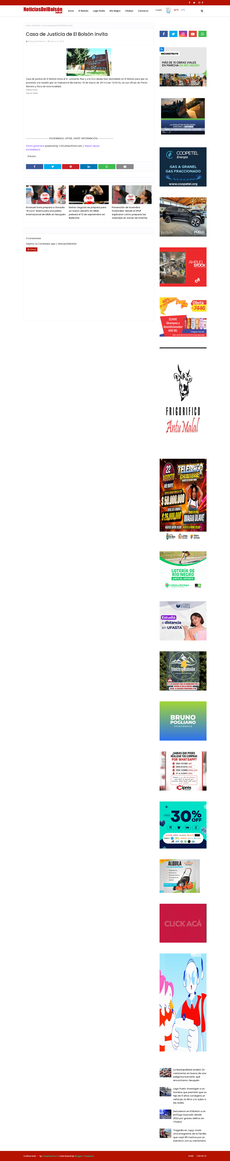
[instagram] (199, 2)
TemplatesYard (50, 1156)
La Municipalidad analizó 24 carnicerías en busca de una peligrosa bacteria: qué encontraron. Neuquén (189, 1075)
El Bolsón (36, 25)
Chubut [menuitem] (129, 10)
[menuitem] (170, 10)
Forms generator (35, 145)
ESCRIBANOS (33, 149)
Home (191, 1156)
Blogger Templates (84, 1156)
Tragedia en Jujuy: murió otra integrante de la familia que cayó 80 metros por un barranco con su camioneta (189, 1135)
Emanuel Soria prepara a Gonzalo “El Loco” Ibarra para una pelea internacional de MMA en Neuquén (46, 211)
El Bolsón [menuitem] (83, 10)
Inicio (28, 25)
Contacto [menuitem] (143, 10)
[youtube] (193, 34)
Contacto (202, 1156)
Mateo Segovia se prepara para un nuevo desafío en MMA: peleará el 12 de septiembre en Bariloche (87, 213)
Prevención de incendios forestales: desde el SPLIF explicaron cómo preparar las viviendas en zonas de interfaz (129, 213)
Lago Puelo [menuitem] (99, 10)
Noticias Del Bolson (37, 41)
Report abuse (92, 145)
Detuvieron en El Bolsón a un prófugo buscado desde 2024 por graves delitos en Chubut (189, 1117)
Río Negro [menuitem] (115, 10)
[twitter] (194, 2)
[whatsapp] (202, 34)
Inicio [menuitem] (71, 10)
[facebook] (189, 2)
